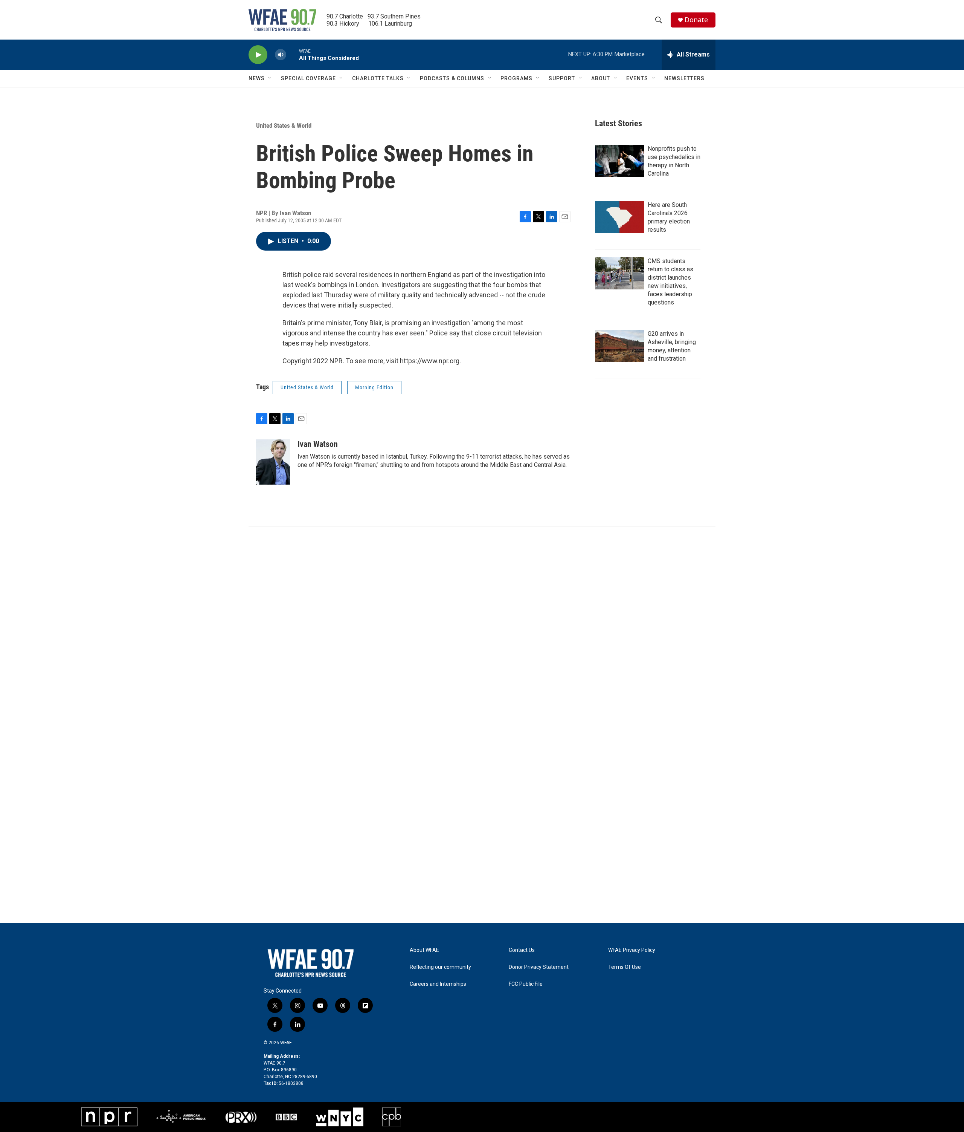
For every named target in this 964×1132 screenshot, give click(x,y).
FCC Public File (526, 984)
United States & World (283, 125)
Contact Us (522, 950)
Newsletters (684, 78)
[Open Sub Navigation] (270, 78)
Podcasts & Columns (452, 78)
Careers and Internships (438, 984)
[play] (258, 54)
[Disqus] (482, 628)
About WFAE (424, 950)
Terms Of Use (624, 967)
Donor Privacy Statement (539, 967)
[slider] (292, 54)
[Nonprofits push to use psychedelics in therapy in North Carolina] (619, 161)
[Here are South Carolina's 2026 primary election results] (619, 217)
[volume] (280, 54)
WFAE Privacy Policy (631, 950)
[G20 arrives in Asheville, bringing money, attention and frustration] (619, 346)
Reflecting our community (440, 967)
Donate (696, 20)
